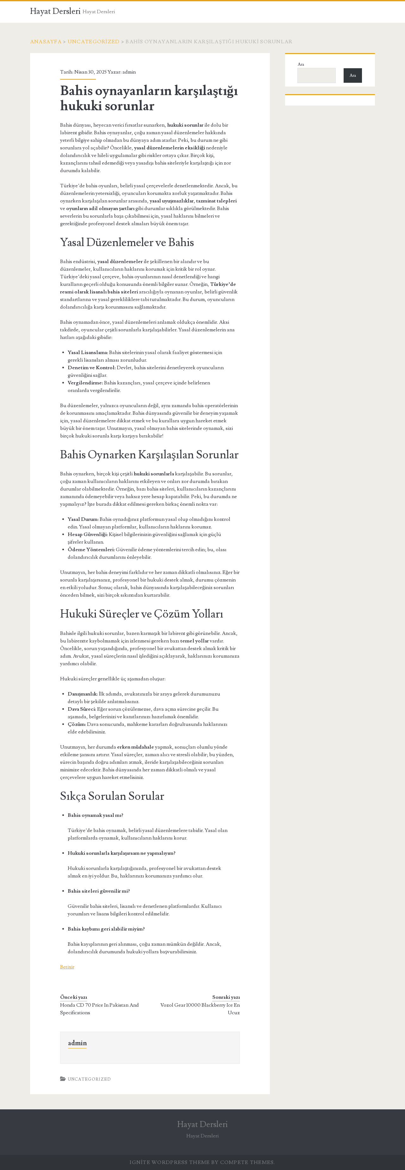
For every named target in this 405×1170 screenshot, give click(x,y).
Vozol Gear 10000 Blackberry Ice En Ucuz (200, 1009)
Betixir (67, 967)
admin (129, 72)
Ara (301, 64)
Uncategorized (94, 42)
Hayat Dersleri (55, 11)
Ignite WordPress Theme (170, 1162)
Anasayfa (46, 42)
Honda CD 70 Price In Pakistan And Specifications (99, 1009)
